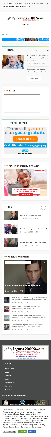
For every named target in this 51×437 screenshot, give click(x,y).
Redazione (12, 3)
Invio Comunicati (28, 3)
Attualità (8, 372)
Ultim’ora (8, 386)
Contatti (19, 3)
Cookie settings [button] (9, 432)
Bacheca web (10, 382)
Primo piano (9, 369)
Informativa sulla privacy (30, 427)
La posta (8, 389)
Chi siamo (5, 3)
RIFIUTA (32, 431)
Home (38, 50)
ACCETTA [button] (22, 431)
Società (8, 376)
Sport (7, 379)
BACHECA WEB (26, 212)
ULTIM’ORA (24, 225)
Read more (34, 78)
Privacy (36, 3)
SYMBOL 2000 (44, 3)
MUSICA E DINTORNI (23, 263)
